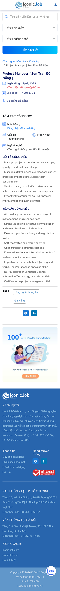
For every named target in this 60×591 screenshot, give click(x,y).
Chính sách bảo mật (13, 462)
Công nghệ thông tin (14, 61)
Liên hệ (6, 472)
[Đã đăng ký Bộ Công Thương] (43, 472)
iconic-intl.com (10, 550)
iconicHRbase (10, 555)
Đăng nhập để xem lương (21, 128)
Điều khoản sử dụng (13, 467)
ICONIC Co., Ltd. (40, 572)
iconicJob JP (9, 560)
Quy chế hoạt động (13, 457)
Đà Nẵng (34, 61)
